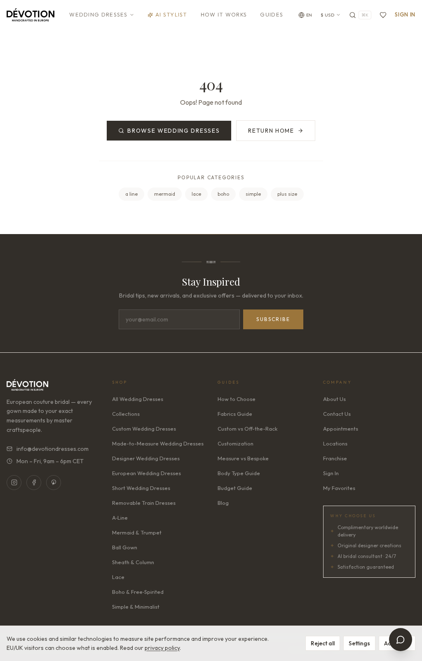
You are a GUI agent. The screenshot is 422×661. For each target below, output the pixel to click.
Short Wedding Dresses (141, 488)
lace (196, 194)
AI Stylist (171, 14)
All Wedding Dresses (137, 399)
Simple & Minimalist (135, 606)
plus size (287, 194)
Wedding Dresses (98, 14)
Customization (235, 443)
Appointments (340, 428)
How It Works (224, 14)
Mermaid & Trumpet (137, 532)
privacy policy (162, 648)
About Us (334, 399)
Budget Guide (235, 488)
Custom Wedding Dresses (144, 428)
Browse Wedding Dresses (173, 130)
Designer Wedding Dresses (146, 458)
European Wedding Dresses (146, 473)
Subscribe (273, 319)
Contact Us (337, 413)
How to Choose (237, 399)
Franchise (335, 458)
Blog (223, 502)
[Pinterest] (53, 482)
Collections (126, 413)
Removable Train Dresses (144, 502)
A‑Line (120, 517)
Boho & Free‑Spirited (138, 591)
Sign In (405, 14)
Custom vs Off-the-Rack (247, 428)
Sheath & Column (133, 562)
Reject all (323, 643)
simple (253, 194)
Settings (359, 643)
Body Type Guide (239, 473)
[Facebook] (33, 482)
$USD (328, 15)
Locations (335, 443)
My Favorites (339, 488)
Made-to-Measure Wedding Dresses (158, 443)
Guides (271, 14)
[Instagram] (14, 482)
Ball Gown (124, 547)
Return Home (271, 130)
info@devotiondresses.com (52, 448)
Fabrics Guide (235, 413)
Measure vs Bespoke (243, 458)
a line (131, 194)
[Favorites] (383, 15)
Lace (118, 577)
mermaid (164, 194)
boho (223, 194)
